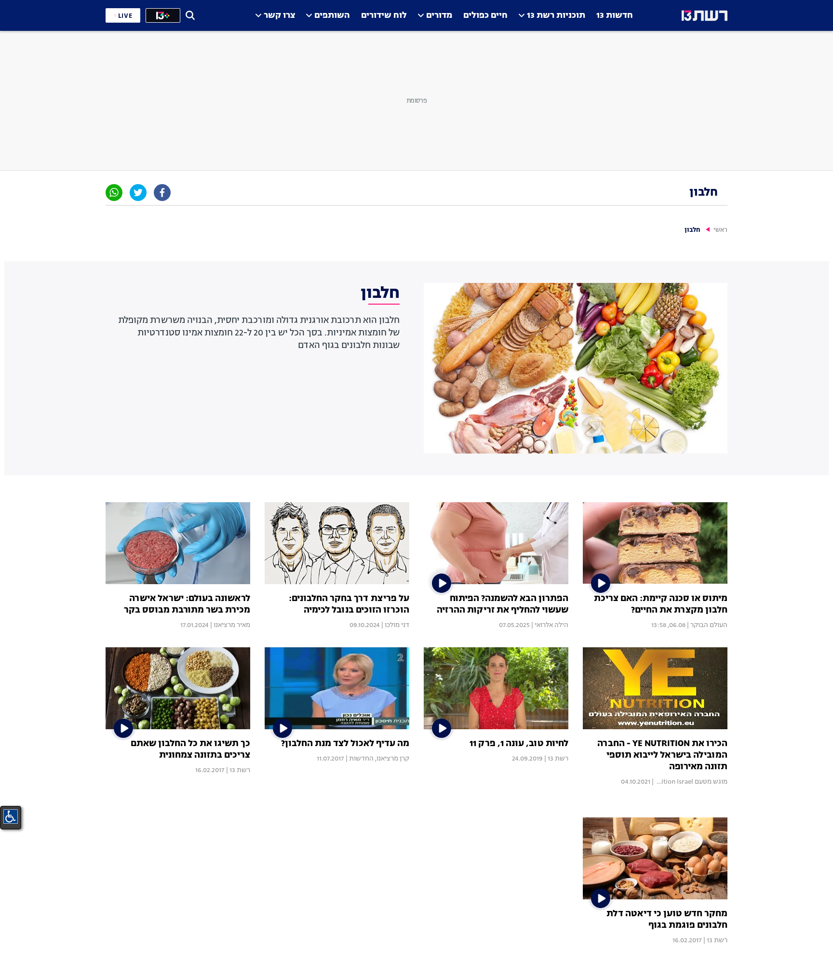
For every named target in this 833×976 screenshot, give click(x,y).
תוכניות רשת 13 (556, 15)
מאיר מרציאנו (232, 625)
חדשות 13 (614, 15)
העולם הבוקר (708, 625)
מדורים (439, 15)
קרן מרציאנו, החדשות (379, 758)
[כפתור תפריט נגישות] (10, 816)
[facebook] (162, 192)
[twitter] (138, 192)
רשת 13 (558, 758)
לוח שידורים (384, 15)
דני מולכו (397, 625)
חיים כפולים (485, 15)
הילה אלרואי (551, 625)
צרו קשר (279, 15)
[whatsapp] (114, 192)
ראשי (720, 230)
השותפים (332, 15)
